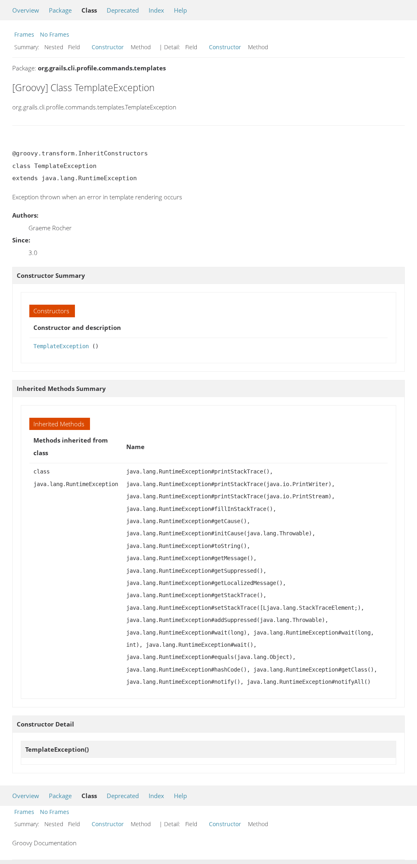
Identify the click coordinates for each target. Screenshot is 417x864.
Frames (24, 34)
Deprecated (123, 10)
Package (60, 10)
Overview (25, 10)
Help (180, 10)
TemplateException (61, 346)
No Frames (54, 34)
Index (156, 10)
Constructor (108, 47)
